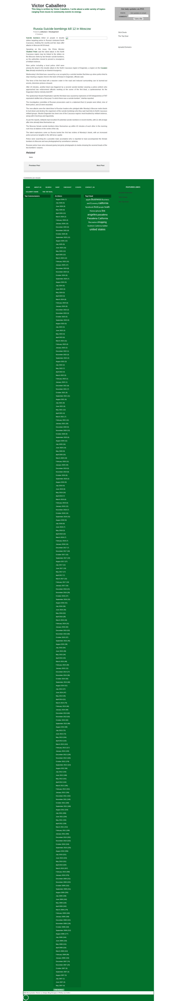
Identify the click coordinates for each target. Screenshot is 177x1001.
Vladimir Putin (31, 52)
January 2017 (60, 585)
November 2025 (61, 230)
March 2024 (60, 299)
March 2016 (60, 620)
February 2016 (61, 623)
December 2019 (61, 468)
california (103, 203)
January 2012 (60, 792)
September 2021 (61, 396)
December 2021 (61, 385)
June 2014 (59, 692)
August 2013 (60, 727)
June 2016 (59, 610)
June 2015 (59, 651)
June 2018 (59, 527)
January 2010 (60, 875)
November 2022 (61, 354)
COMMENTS (123, 16)
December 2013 (61, 713)
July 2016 (59, 606)
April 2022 (59, 372)
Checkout (71, 17)
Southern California (94, 226)
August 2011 (60, 810)
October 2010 (60, 844)
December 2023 (61, 310)
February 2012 (61, 789)
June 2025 (59, 248)
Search (50, 17)
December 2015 (61, 630)
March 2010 (60, 868)
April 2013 (59, 741)
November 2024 (61, 272)
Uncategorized (53, 32)
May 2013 (59, 737)
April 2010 (59, 865)
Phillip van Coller (64, 993)
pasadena (102, 214)
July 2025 (59, 244)
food (96, 207)
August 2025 (60, 241)
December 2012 (61, 754)
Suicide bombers (33, 38)
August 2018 (60, 520)
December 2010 (61, 837)
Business (96, 199)
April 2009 (59, 906)
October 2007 (60, 968)
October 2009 (60, 885)
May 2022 (59, 368)
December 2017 (61, 547)
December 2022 (61, 351)
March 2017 (60, 579)
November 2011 (61, 799)
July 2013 (59, 730)
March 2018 (60, 537)
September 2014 (61, 682)
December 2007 (61, 961)
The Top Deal (51, 22)
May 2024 (59, 292)
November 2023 (61, 313)
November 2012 (61, 758)
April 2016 (59, 616)
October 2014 (60, 679)
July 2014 (59, 689)
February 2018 (61, 541)
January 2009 (60, 916)
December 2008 (61, 920)
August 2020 (60, 441)
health (107, 207)
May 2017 (59, 572)
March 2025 (60, 258)
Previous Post (34, 165)
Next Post (100, 165)
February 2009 (61, 913)
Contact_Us (96, 17)
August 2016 (60, 603)
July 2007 (59, 978)
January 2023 (60, 348)
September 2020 (61, 437)
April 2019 (59, 496)
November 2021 (61, 389)
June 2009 (59, 899)
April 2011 (59, 823)
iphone (98, 211)
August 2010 (60, 851)
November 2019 (61, 472)
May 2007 (59, 985)
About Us (39, 17)
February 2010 (61, 872)
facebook (89, 207)
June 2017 (59, 568)
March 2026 (60, 216)
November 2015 (61, 634)
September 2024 (61, 279)
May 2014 (59, 696)
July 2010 (59, 854)
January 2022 (60, 382)
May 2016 (59, 613)
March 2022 (60, 375)
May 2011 (59, 820)
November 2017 (61, 551)
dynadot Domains (125, 47)
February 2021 (61, 420)
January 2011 (60, 834)
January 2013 (60, 751)
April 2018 (59, 534)
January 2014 (60, 710)
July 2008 (59, 937)
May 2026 (59, 210)
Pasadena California (97, 218)
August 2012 (60, 768)
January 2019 (60, 506)
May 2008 (59, 944)
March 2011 (60, 827)
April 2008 (59, 947)
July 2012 (59, 772)
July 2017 (59, 565)
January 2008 (60, 958)
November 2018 (61, 510)
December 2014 (61, 672)
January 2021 (60, 423)
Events (83, 17)
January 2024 (60, 306)
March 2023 (60, 341)
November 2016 (61, 592)
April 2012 (59, 782)
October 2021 (60, 392)
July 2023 (59, 327)
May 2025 (59, 251)
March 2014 (60, 703)
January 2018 (60, 544)
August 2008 (60, 934)
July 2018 (59, 523)
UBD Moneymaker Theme (31, 993)
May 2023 (59, 334)
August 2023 (60, 323)
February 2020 (61, 461)
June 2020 (59, 448)
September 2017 (61, 558)
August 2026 (60, 199)
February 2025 (61, 261)
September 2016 (61, 599)
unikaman (43, 32)
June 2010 (59, 858)
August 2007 (60, 975)
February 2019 (61, 503)
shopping (102, 222)
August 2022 (60, 361)
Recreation (92, 222)
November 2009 (61, 882)
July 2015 (59, 647)
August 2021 (60, 399)
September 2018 (61, 516)
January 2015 (60, 668)
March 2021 (60, 416)
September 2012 (61, 765)
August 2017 (60, 561)
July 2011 (59, 813)
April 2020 (59, 454)
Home (92, 211)
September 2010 (61, 847)
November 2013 (61, 716)
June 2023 (59, 330)
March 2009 (60, 910)
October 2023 (60, 316)
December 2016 (61, 589)
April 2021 (59, 413)
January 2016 (60, 627)
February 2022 (61, 379)
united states (97, 229)
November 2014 (61, 675)
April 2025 (59, 254)
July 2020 (59, 444)
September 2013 (61, 723)
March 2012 (60, 785)
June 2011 (59, 816)
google (101, 207)
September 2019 (61, 479)
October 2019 (60, 475)
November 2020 (61, 430)
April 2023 (59, 337)
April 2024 (59, 296)
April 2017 (59, 575)
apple (88, 200)
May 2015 (59, 654)
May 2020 (59, 451)
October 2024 (60, 275)
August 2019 (60, 482)
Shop (60, 17)
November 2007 (61, 965)
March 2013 (60, 744)
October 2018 (60, 513)
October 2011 (60, 803)
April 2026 (59, 213)
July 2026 (59, 203)
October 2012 (60, 761)
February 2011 (61, 830)
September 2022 (61, 358)
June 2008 (59, 941)
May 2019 (59, 492)
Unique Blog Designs (50, 993)
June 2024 (59, 289)
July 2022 (59, 365)
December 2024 (61, 268)
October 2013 (60, 720)
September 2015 (61, 641)
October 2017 (60, 554)
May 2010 (59, 861)
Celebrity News (33, 22)
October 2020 (60, 434)
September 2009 (61, 889)
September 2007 (61, 972)
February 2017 (61, 582)
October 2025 (60, 234)
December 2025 (61, 227)
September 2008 (61, 930)
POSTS (122, 13)
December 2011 (61, 796)
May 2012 (59, 779)
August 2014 (60, 685)
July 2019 (59, 485)
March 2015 (60, 661)
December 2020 (61, 427)
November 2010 (61, 841)
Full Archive (59, 990)
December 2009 (61, 878)
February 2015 (61, 665)
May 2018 (59, 530)
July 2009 (59, 896)
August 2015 (60, 644)
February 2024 (61, 303)
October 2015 (60, 637)
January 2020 (60, 465)
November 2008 (61, 923)
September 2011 (61, 806)
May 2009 (59, 903)
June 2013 (59, 734)
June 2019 (59, 489)
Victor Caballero (49, 5)
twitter (105, 226)
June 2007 (59, 982)
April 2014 (59, 699)
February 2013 (61, 747)
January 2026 (60, 223)
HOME (28, 17)
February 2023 (61, 344)
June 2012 (59, 775)
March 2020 (60, 458)
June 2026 (59, 206)
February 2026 (61, 220)
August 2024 (60, 282)
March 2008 (60, 951)
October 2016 (60, 596)
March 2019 (60, 499)
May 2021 (59, 410)
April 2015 (59, 658)
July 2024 (59, 285)
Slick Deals (122, 32)
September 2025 (61, 237)
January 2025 (60, 265)
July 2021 (59, 403)
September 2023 (61, 320)
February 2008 (61, 954)
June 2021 (59, 406)
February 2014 (61, 706)
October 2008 (60, 927)
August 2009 (60, 892)
